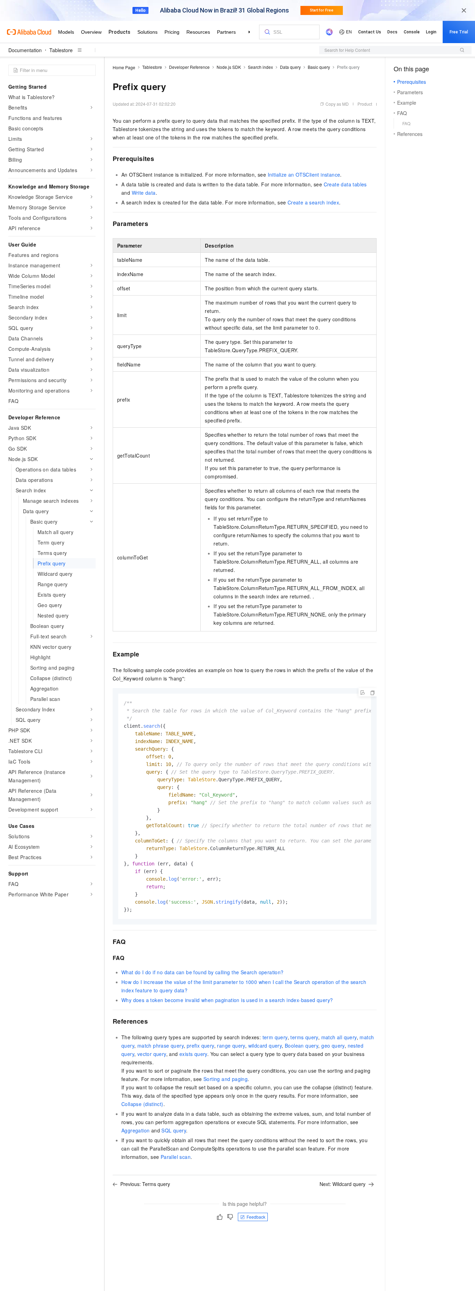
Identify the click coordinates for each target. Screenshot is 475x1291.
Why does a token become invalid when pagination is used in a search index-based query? (227, 1000)
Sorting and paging (225, 1078)
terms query (304, 1037)
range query (231, 1045)
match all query (339, 1037)
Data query (290, 67)
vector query (151, 1053)
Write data (144, 192)
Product (364, 104)
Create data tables (345, 184)
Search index (260, 67)
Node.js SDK (229, 67)
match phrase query (160, 1045)
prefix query (200, 1045)
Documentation (25, 50)
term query (275, 1037)
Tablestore (61, 50)
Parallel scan (176, 1156)
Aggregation (135, 1130)
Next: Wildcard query (342, 1183)
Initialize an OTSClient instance (304, 174)
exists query (193, 1053)
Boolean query (301, 1045)
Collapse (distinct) (142, 1103)
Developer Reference (189, 67)
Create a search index (313, 202)
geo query (333, 1045)
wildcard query (265, 1045)
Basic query (319, 67)
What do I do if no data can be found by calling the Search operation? (202, 972)
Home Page (124, 67)
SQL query (173, 1130)
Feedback (256, 1217)
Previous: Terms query (145, 1183)
